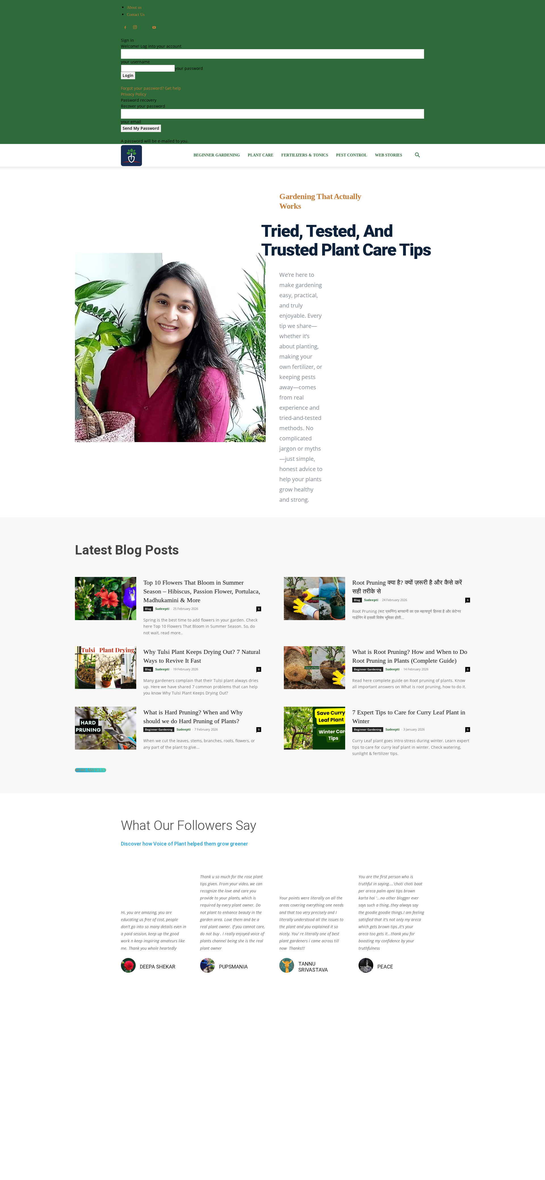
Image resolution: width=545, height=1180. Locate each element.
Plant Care (260, 155)
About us (134, 7)
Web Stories (388, 155)
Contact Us (135, 14)
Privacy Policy (133, 94)
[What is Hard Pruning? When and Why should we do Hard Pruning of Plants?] (105, 728)
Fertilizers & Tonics (304, 155)
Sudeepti (162, 608)
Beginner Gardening (217, 155)
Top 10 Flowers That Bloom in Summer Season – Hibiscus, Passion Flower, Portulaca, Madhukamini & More (201, 591)
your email (131, 121)
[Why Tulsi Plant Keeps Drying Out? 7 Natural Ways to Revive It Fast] (105, 667)
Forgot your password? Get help (151, 88)
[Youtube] (154, 27)
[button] (417, 155)
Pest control (351, 155)
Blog (148, 609)
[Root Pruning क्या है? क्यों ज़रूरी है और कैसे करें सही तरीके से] (314, 598)
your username (135, 61)
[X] (144, 26)
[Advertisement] (272, 1092)
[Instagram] (135, 27)
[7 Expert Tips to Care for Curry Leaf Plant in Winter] (314, 728)
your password (189, 68)
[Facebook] (125, 27)
